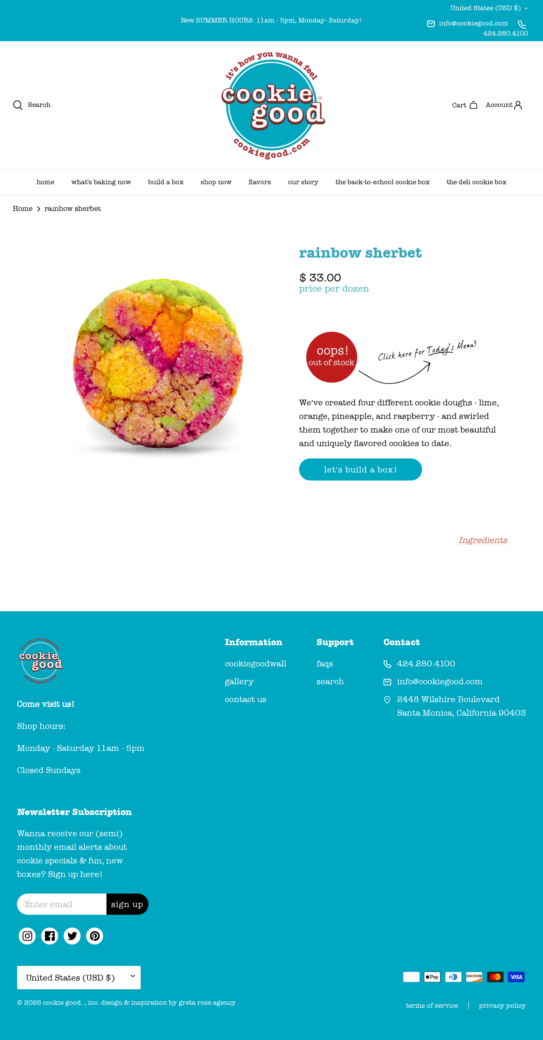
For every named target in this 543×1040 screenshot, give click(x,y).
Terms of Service (432, 1005)
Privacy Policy (502, 1005)
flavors (260, 182)
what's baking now (101, 182)
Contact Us (245, 699)
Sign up (127, 904)
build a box (166, 182)
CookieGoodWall (255, 663)
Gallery (239, 681)
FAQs (324, 663)
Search (330, 681)
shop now (216, 182)
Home (23, 208)
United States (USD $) (486, 8)
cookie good (62, 1002)
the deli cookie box (477, 182)
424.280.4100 (505, 33)
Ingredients (483, 540)
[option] (158, 366)
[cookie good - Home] (271, 105)
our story (303, 182)
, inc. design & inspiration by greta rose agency (160, 1002)
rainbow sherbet (73, 208)
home (45, 182)
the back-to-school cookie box (383, 182)
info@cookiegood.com (473, 23)
